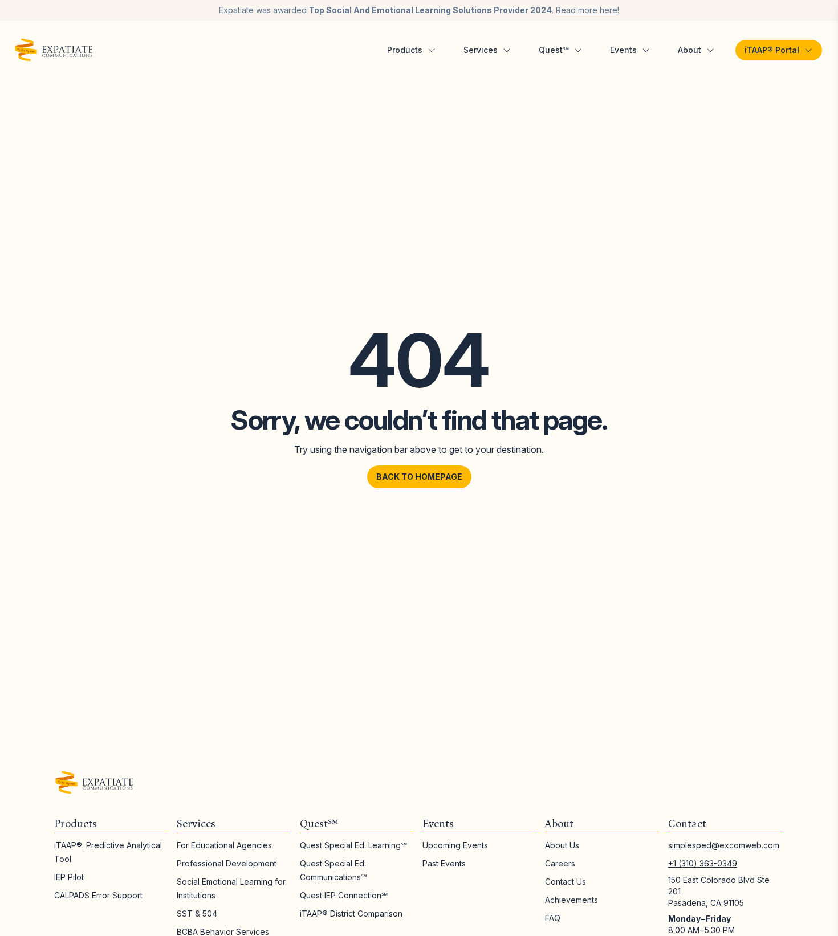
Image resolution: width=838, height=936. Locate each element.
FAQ (552, 918)
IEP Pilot (69, 877)
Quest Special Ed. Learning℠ (353, 845)
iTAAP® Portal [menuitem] (772, 50)
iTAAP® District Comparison (351, 913)
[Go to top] (803, 901)
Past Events (444, 863)
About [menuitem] (689, 50)
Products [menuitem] (404, 50)
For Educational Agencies (224, 845)
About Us (562, 845)
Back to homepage (419, 476)
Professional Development (226, 863)
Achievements (571, 900)
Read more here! (587, 10)
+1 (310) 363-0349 (702, 863)
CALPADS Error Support (98, 895)
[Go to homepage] (53, 50)
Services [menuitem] (480, 50)
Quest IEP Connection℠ (344, 895)
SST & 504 (197, 913)
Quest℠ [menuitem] (554, 50)
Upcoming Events (455, 845)
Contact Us (565, 881)
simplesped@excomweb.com (723, 845)
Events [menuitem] (623, 50)
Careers (560, 863)
